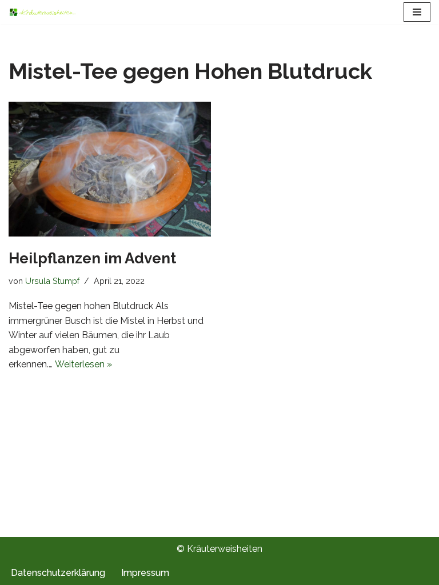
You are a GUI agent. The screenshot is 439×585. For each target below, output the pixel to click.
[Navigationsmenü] (417, 12)
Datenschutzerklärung (58, 572)
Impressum (145, 572)
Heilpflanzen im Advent (92, 258)
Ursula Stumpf (52, 281)
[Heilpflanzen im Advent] (110, 169)
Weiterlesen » (83, 364)
